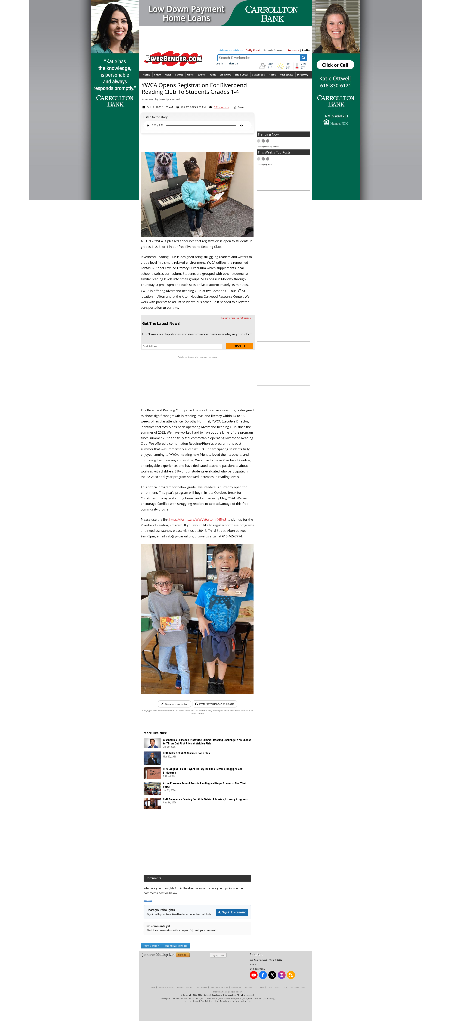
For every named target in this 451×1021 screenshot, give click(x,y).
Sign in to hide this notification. (236, 317)
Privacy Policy (281, 987)
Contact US (236, 987)
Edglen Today (235, 991)
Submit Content (274, 50)
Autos (272, 74)
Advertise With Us (166, 987)
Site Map (248, 987)
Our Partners (201, 987)
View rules (148, 901)
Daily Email (253, 50)
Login (214, 955)
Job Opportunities (184, 987)
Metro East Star (220, 991)
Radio (306, 50)
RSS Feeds (259, 987)
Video (157, 74)
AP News (225, 74)
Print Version (151, 945)
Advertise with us (231, 50)
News (168, 74)
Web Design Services (219, 987)
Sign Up (233, 63)
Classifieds (258, 74)
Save (240, 107)
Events (201, 74)
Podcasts (293, 50)
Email (221, 955)
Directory (302, 74)
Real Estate (286, 74)
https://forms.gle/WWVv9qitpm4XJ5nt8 (198, 519)
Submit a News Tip (176, 945)
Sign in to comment (233, 912)
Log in (219, 63)
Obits (190, 74)
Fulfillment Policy (298, 987)
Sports (179, 74)
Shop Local (241, 74)
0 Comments (221, 107)
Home (146, 74)
